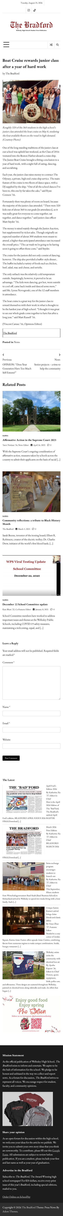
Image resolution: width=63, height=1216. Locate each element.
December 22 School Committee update (25, 604)
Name (6, 707)
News (17, 342)
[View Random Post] (51, 45)
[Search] (57, 45)
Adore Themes (10, 1211)
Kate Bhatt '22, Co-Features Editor (17, 609)
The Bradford (12, 73)
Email (6, 723)
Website (6, 739)
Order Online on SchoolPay (16, 1197)
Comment (8, 662)
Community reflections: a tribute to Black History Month (31, 522)
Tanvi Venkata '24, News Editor (16, 445)
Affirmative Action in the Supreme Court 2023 (29, 440)
